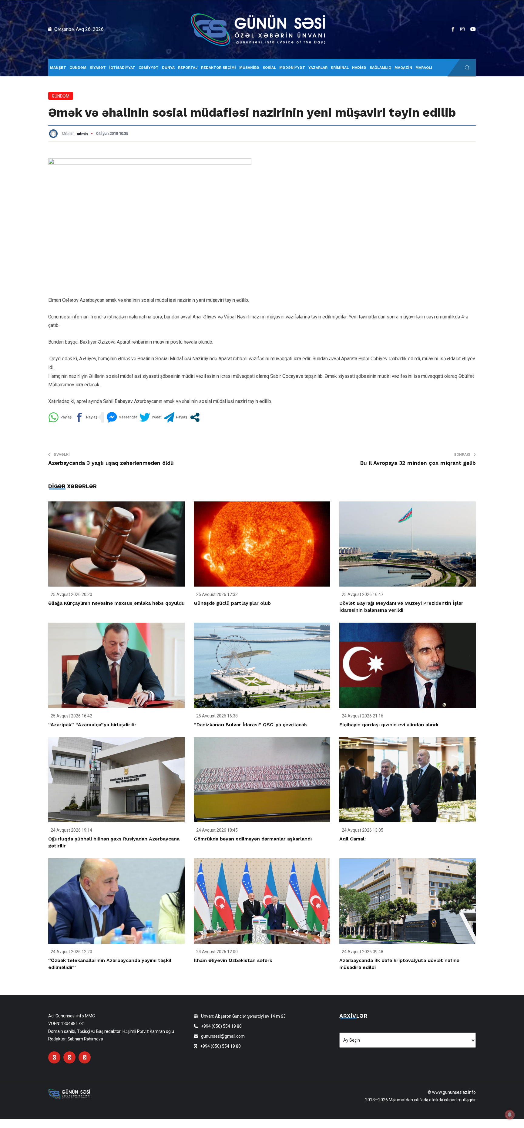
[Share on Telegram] (175, 417)
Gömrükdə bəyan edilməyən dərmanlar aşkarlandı (253, 839)
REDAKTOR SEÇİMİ (218, 67)
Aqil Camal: (352, 839)
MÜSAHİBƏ (249, 67)
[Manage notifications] (510, 1115)
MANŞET (58, 67)
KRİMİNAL (340, 67)
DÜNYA (168, 67)
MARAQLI (423, 67)
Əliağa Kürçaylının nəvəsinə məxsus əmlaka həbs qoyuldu (116, 603)
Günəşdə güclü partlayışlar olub (232, 603)
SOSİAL (269, 67)
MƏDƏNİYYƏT (292, 67)
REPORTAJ (188, 67)
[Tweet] (150, 417)
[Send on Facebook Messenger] (121, 417)
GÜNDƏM (77, 67)
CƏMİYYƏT (149, 67)
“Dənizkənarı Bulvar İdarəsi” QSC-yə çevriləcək (250, 724)
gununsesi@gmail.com (223, 1036)
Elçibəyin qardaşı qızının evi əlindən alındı (388, 724)
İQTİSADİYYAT (122, 67)
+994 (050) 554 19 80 (221, 1026)
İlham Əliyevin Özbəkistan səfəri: (233, 960)
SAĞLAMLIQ (380, 67)
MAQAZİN (403, 67)
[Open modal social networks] (195, 417)
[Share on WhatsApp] (60, 417)
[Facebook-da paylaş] (85, 417)
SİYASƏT (98, 67)
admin (82, 133)
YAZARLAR (318, 67)
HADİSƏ (359, 67)
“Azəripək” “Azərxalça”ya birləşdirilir (92, 724)
